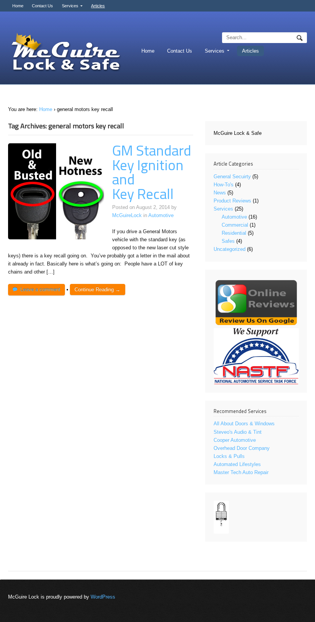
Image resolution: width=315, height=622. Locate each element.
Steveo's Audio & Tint (238, 432)
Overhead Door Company (242, 448)
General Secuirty (232, 176)
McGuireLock (127, 215)
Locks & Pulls (229, 456)
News (220, 193)
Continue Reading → (97, 289)
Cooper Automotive (235, 440)
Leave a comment (40, 289)
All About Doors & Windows (244, 423)
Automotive (161, 215)
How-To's (224, 184)
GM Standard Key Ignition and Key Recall (151, 172)
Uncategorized (229, 249)
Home (17, 5)
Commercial (235, 225)
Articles (98, 5)
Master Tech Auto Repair (241, 472)
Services (70, 5)
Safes (228, 241)
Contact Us (42, 5)
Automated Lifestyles (237, 464)
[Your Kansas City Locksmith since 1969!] (65, 53)
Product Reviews (232, 201)
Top (296, 603)
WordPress (103, 597)
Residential (234, 233)
